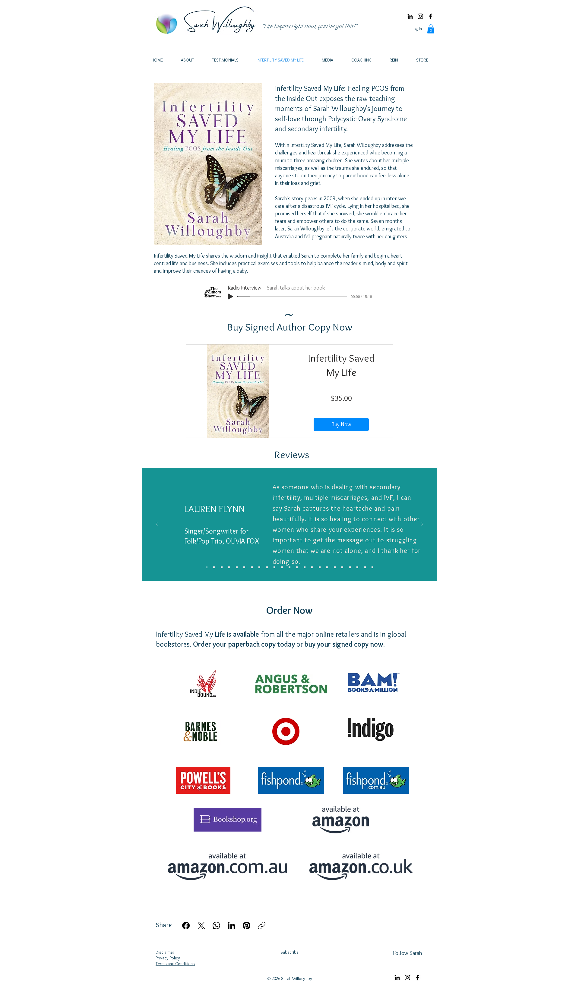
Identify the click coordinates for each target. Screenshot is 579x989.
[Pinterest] (246, 925)
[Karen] (304, 567)
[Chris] (252, 567)
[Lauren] (206, 567)
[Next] (422, 524)
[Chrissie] (372, 567)
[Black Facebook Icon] (430, 16)
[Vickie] (350, 567)
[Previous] (156, 524)
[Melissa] (365, 567)
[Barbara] (222, 567)
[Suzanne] (312, 567)
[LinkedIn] (410, 16)
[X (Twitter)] (201, 925)
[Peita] (342, 567)
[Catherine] (237, 567)
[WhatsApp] (216, 925)
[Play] (230, 296)
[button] (431, 28)
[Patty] (335, 567)
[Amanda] (320, 567)
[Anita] (229, 567)
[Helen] (357, 567)
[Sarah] (289, 567)
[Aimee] (267, 567)
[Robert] (244, 567)
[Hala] (259, 567)
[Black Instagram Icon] (420, 16)
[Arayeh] (214, 567)
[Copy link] (261, 925)
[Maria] (282, 567)
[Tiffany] (274, 567)
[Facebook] (186, 925)
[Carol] (297, 567)
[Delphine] (327, 567)
